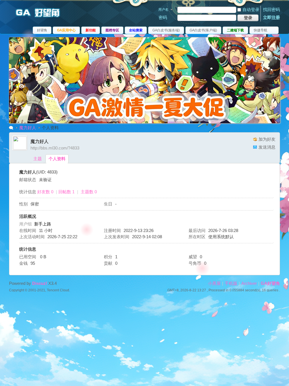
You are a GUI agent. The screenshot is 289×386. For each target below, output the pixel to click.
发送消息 (267, 147)
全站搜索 (136, 30)
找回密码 (271, 9)
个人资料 (57, 158)
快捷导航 (260, 30)
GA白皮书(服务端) (166, 30)
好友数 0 (45, 191)
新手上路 (42, 224)
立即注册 (271, 17)
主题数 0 (89, 191)
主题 (37, 158)
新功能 (91, 30)
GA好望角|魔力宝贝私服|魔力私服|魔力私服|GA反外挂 (11, 127)
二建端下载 (235, 30)
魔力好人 (27, 127)
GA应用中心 (66, 30)
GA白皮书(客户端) (203, 30)
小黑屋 (214, 283)
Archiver (249, 283)
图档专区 (112, 30)
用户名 (163, 10)
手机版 (231, 283)
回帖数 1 (66, 191)
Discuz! (39, 283)
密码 (163, 17)
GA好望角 (270, 283)
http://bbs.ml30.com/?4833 (54, 148)
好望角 (42, 30)
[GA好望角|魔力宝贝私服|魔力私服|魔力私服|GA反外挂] (40, 18)
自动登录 (250, 9)
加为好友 (267, 139)
